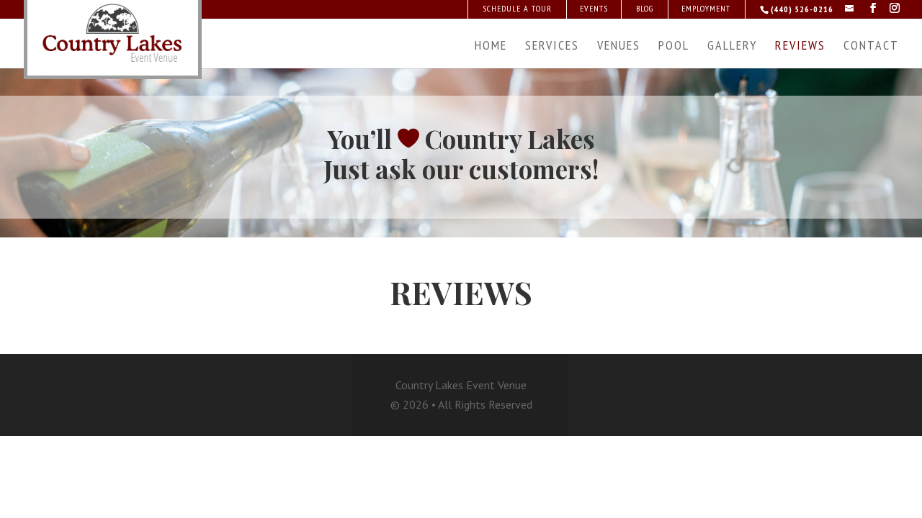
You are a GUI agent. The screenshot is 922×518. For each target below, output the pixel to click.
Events (594, 8)
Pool (673, 46)
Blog (644, 8)
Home (491, 46)
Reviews (800, 46)
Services (552, 46)
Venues (618, 46)
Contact (871, 46)
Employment (705, 8)
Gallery (732, 46)
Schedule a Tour (517, 8)
